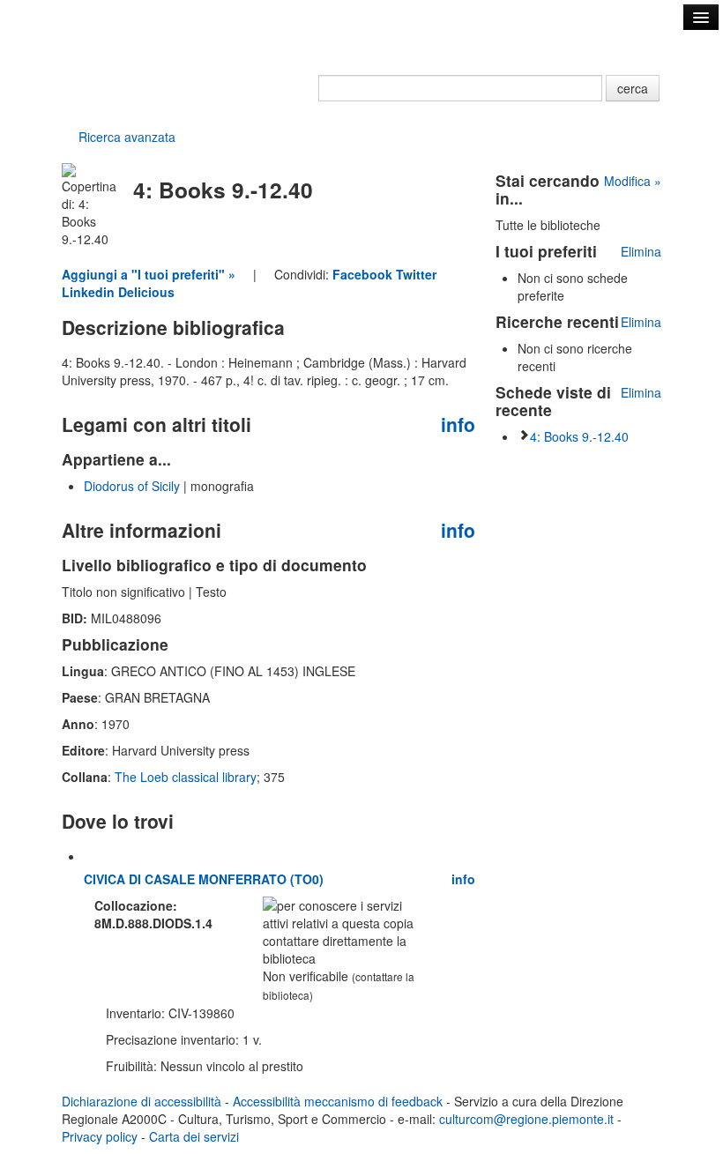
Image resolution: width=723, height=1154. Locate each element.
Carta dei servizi (194, 1136)
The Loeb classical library (186, 776)
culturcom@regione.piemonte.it (526, 1119)
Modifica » (632, 181)
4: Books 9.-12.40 (579, 436)
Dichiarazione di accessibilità (141, 1101)
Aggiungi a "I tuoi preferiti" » (148, 274)
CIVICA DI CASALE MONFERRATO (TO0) (204, 879)
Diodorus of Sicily (132, 486)
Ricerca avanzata (126, 136)
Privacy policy (100, 1136)
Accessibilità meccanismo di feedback (338, 1101)
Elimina (641, 251)
